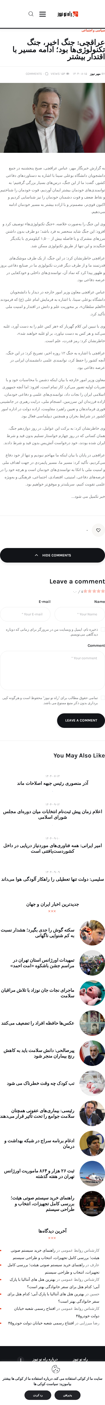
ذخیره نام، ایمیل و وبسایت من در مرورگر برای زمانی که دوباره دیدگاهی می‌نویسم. (52, 632)
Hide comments (56, 555)
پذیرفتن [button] (67, 1395)
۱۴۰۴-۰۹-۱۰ (52, 838)
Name (99, 601)
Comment (96, 645)
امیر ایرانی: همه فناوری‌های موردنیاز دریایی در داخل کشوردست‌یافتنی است (52, 848)
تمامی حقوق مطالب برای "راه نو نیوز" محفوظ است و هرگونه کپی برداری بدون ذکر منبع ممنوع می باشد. (50, 700)
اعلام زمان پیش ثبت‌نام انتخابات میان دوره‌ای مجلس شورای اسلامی (52, 814)
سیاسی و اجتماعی (93, 30)
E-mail (44, 601)
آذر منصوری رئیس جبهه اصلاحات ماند (52, 783)
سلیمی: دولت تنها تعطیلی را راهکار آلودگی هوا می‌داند (52, 879)
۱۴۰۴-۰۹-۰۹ (52, 872)
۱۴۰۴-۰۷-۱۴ (52, 776)
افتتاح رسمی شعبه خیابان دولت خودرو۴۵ (41, 1323)
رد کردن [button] (38, 1395)
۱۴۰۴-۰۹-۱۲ (52, 804)
